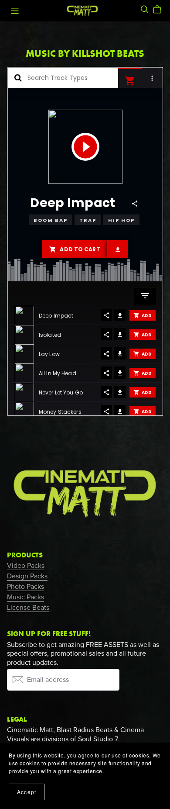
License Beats (28, 607)
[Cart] (160, 9)
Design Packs (27, 576)
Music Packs (25, 597)
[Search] (145, 9)
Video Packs (25, 565)
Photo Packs (25, 586)
